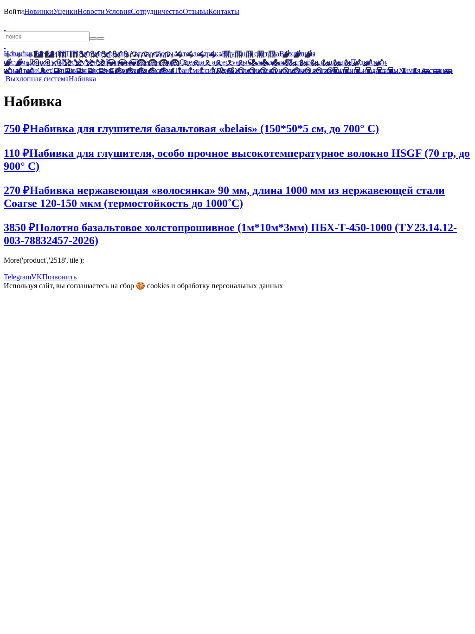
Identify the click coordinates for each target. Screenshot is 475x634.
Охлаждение (268, 62)
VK (36, 277)
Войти (14, 11)
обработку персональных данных (230, 286)
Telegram (17, 277)
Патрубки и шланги (319, 62)
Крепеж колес (158, 62)
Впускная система (250, 54)
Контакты (223, 11)
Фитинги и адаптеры (365, 70)
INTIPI (67, 54)
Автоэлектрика (197, 54)
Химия (409, 70)
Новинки (38, 11)
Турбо (224, 70)
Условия (118, 11)
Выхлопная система (37, 79)
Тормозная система (144, 70)
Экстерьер (436, 70)
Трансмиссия (194, 70)
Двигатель (45, 62)
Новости (91, 11)
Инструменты (84, 62)
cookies (158, 286)
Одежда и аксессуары (214, 62)
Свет (44, 70)
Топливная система (83, 70)
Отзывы (195, 11)
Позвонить (59, 277)
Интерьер (121, 62)
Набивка (82, 79)
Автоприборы (151, 54)
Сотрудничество (157, 11)
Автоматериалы (103, 54)
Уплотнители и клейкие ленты (283, 70)
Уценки (65, 11)
